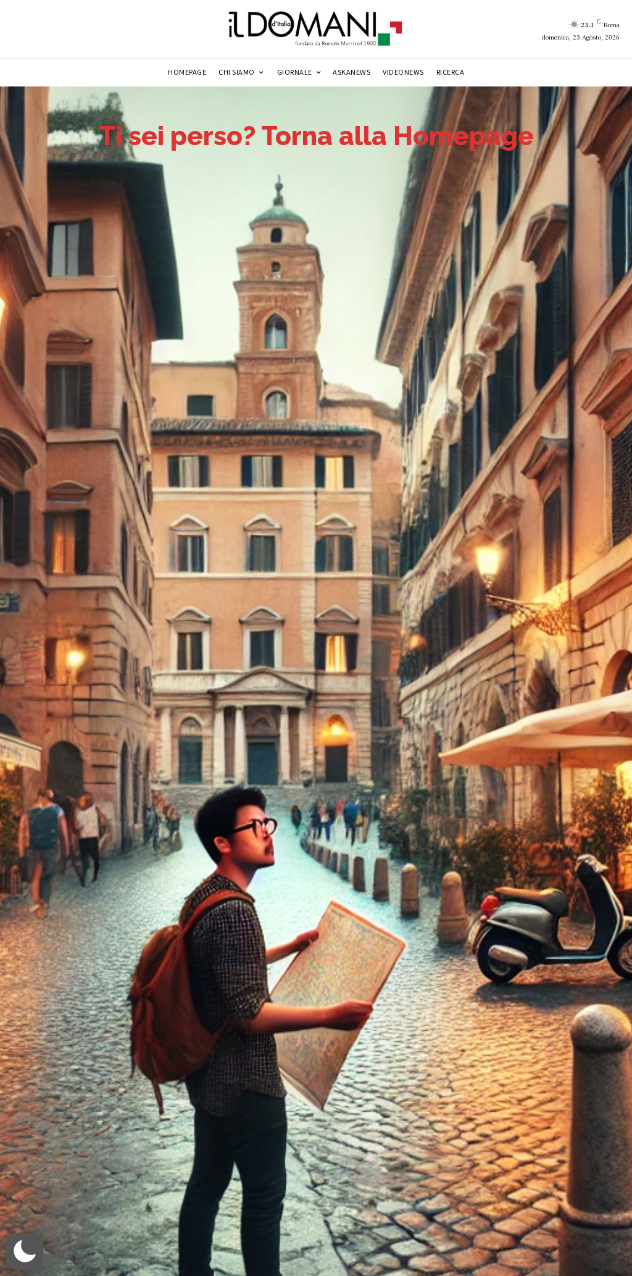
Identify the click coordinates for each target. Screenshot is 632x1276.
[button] (24, 1251)
